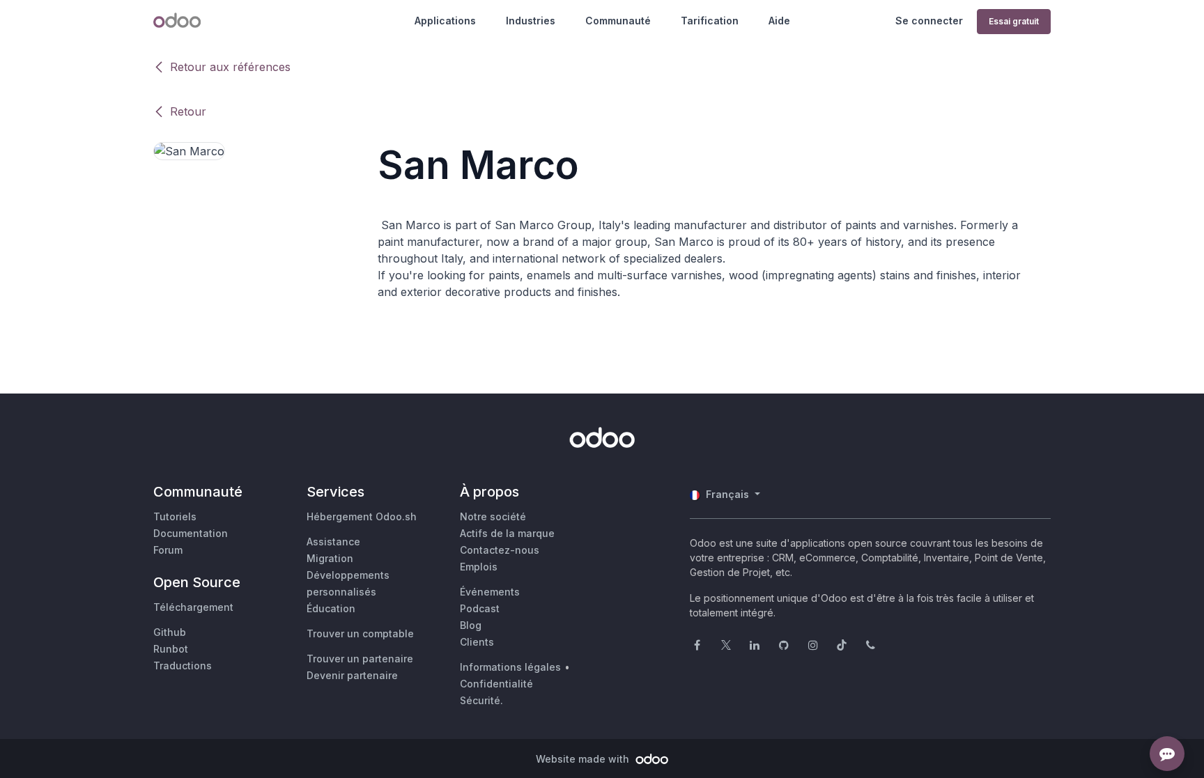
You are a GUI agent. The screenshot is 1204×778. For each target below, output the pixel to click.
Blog (470, 625)
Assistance (333, 541)
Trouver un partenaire (360, 658)
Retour (188, 111)
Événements (490, 592)
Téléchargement (193, 607)
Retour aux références (230, 67)
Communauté (618, 20)
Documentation (190, 533)
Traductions (182, 665)
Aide (779, 20)
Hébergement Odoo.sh (362, 516)
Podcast (480, 608)
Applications (445, 20)
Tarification (710, 20)
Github (169, 632)
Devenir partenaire (352, 675)
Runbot (170, 649)
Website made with (584, 759)
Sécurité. (481, 700)
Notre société (493, 516)
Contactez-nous (499, 550)
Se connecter (929, 20)
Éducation (331, 608)
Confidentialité (496, 684)
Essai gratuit (1014, 21)
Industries (530, 20)
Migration (330, 558)
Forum (168, 550)
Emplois (478, 567)
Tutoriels (174, 516)
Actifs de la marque (507, 533)
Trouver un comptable (360, 633)
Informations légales (510, 667)
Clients (477, 642)
